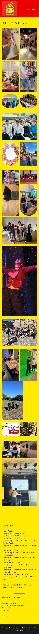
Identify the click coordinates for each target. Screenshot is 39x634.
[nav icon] (33, 9)
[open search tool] (28, 9)
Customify (19, 630)
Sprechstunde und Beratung (13, 533)
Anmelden (5, 616)
